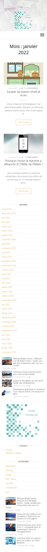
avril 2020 (6, 339)
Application (23, 100)
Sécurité (9, 483)
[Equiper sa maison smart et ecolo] (23, 73)
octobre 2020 (8, 326)
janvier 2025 (7, 235)
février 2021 (7, 308)
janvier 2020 (7, 347)
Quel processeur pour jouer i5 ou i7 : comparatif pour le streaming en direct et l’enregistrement (29, 528)
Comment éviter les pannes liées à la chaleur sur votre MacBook (29, 540)
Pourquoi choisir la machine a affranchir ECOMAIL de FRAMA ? (23, 162)
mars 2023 (6, 256)
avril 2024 (6, 243)
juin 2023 (6, 252)
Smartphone (23, 169)
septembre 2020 (9, 330)
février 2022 (7, 287)
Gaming (9, 470)
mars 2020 (6, 343)
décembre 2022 (9, 261)
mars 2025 (6, 226)
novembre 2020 (9, 321)
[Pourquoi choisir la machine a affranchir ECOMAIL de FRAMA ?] (23, 143)
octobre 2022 (8, 269)
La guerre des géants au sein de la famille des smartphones (28, 381)
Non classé (11, 479)
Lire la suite (23, 122)
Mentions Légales (14, 453)
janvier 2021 (7, 313)
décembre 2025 (9, 213)
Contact (9, 449)
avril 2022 (6, 282)
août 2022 (6, 274)
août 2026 (6, 209)
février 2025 (7, 230)
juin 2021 (6, 304)
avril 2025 (6, 222)
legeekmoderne (32, 88)
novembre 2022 (9, 265)
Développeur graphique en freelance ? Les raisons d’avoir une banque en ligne (29, 391)
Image (8, 474)
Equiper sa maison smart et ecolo (23, 93)
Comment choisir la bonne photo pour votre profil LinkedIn (27, 373)
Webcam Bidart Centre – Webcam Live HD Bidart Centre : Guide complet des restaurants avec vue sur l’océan (28, 362)
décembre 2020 (9, 317)
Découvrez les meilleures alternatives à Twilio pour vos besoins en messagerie (29, 516)
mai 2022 (6, 278)
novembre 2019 (9, 352)
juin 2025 (6, 217)
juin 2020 (6, 335)
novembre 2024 (9, 239)
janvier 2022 (7, 291)
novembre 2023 (9, 248)
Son (7, 492)
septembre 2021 (9, 300)
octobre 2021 (8, 295)
